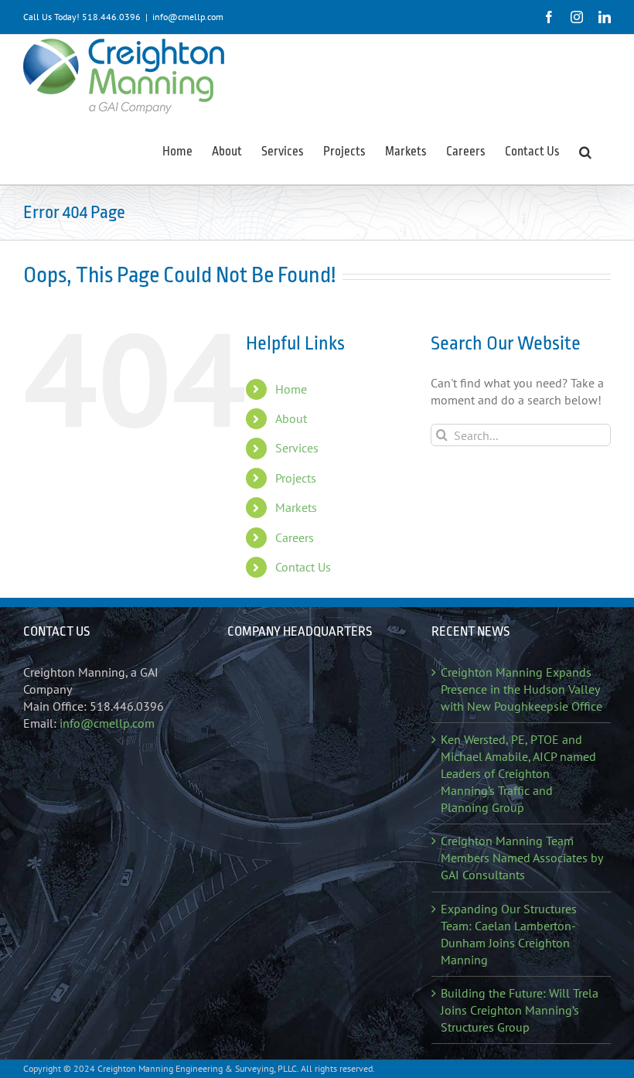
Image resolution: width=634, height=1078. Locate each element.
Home (291, 389)
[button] (585, 151)
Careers (294, 537)
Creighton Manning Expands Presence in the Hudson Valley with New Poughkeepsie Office (521, 689)
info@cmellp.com (187, 16)
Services (297, 447)
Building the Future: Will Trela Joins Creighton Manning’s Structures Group (519, 1010)
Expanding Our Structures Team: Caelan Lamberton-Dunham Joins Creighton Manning (509, 934)
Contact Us (303, 567)
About (291, 418)
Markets (296, 507)
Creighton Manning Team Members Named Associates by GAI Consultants (521, 857)
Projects (295, 478)
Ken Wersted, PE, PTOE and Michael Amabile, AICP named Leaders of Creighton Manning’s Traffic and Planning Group (518, 773)
